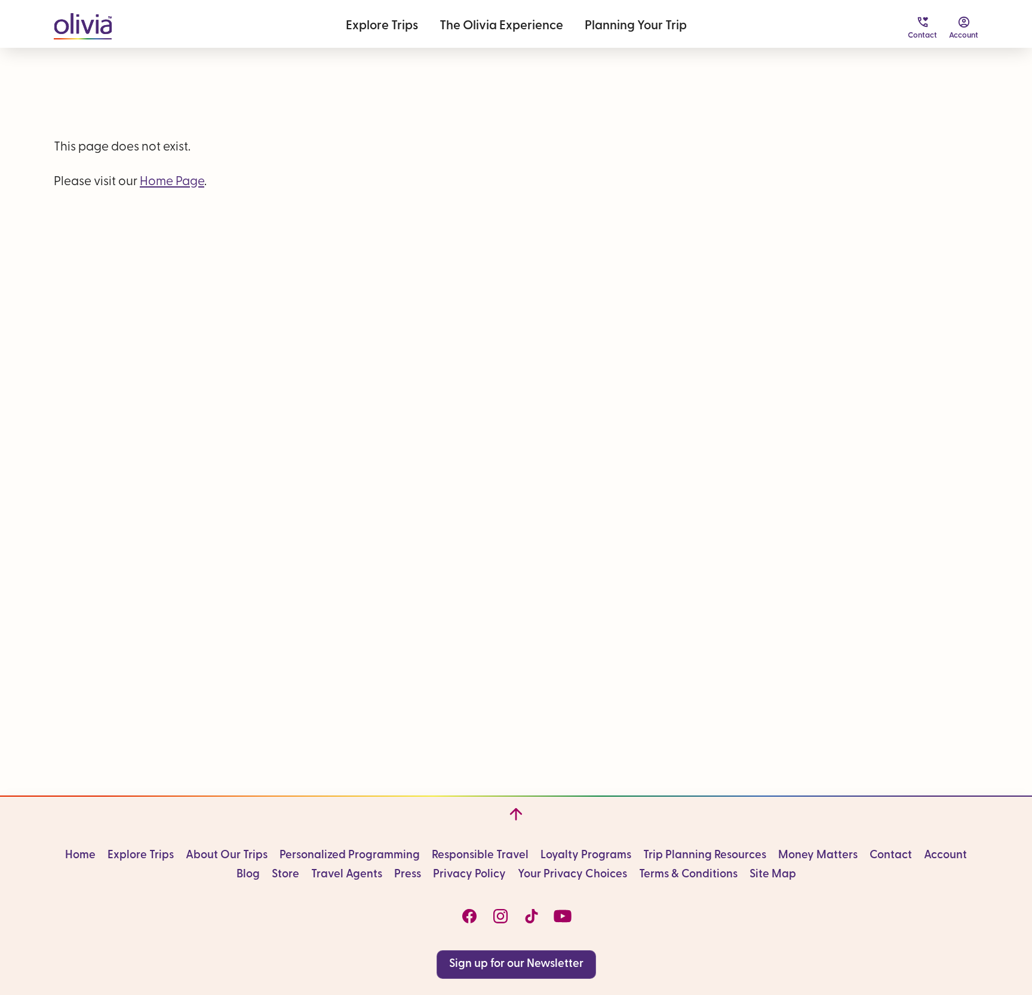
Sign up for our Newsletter (516, 964)
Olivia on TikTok (531, 916)
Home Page (172, 182)
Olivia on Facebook (469, 916)
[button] (83, 23)
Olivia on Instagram (500, 916)
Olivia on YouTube (562, 916)
